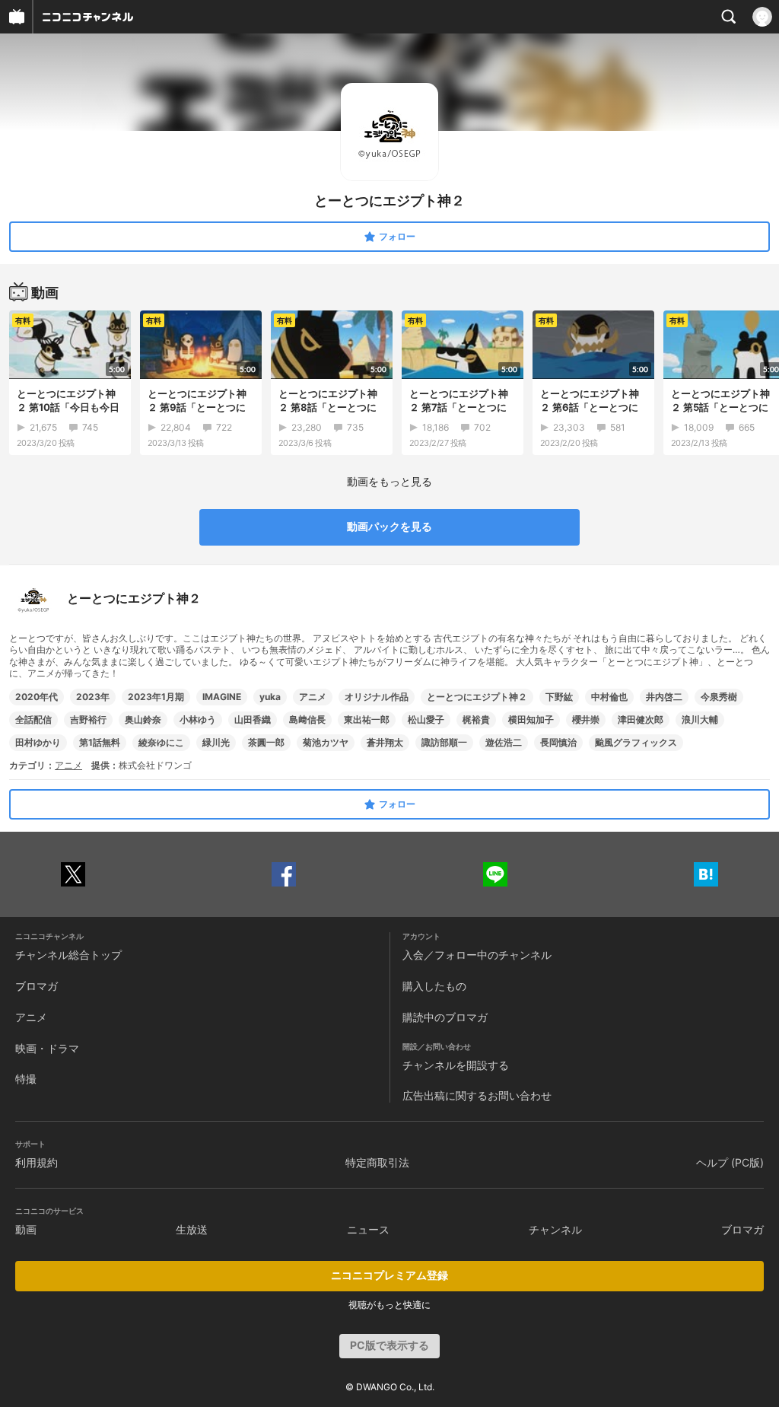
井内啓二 (664, 696)
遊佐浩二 (503, 742)
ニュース (368, 1229)
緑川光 (216, 742)
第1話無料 (99, 742)
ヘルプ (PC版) (730, 1162)
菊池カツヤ (325, 742)
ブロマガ (36, 985)
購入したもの (434, 985)
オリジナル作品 (377, 696)
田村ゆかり (38, 742)
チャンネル (555, 1229)
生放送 (192, 1229)
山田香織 (252, 719)
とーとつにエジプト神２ (477, 696)
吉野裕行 (88, 719)
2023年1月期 (156, 696)
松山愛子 (426, 719)
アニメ (312, 696)
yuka (270, 696)
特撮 (26, 1078)
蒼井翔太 (385, 742)
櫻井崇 (585, 719)
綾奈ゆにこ (161, 742)
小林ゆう (198, 719)
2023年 (93, 696)
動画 (26, 1229)
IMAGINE (221, 696)
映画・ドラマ (47, 1048)
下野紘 (559, 696)
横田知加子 (531, 719)
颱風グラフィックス (636, 742)
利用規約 (36, 1162)
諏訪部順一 (444, 742)
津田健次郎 (640, 719)
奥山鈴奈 (143, 719)
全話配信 (33, 719)
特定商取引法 (377, 1162)
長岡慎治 (558, 742)
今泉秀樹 (719, 696)
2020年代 (36, 696)
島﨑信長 (307, 719)
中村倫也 (609, 696)
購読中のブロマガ (445, 1017)
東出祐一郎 (367, 719)
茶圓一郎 (266, 742)
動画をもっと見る (389, 481)
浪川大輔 (700, 719)
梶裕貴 (476, 719)
